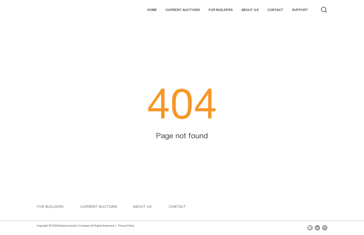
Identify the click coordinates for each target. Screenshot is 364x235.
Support (300, 10)
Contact (275, 10)
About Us (250, 10)
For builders (221, 10)
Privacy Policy (126, 226)
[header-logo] (49, 10)
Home (152, 10)
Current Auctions (183, 10)
